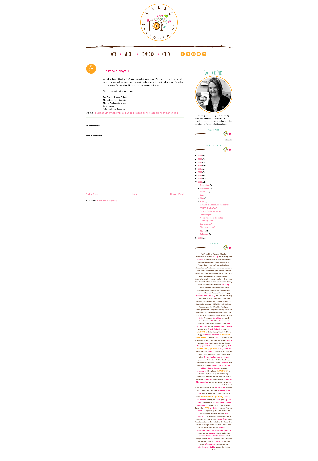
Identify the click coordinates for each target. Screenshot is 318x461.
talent (228, 436)
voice (202, 444)
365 (215, 321)
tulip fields (228, 439)
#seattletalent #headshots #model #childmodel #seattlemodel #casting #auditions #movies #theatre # (213, 290)
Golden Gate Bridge (223, 360)
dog (206, 343)
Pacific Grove (207, 393)
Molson (228, 376)
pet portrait (201, 400)
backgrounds (219, 326)
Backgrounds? (206, 224)
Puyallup (209, 411)
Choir (230, 337)
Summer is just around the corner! (214, 205)
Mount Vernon (223, 382)
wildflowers (203, 447)
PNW (206, 408)
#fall (230, 257)
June (202, 195)
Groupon (224, 363)
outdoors (214, 390)
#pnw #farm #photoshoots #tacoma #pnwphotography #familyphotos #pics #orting (213, 276)
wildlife (212, 447)
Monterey (208, 379)
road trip (214, 414)
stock (228, 427)
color (206, 340)
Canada (218, 337)
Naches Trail (220, 385)
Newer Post (177, 194)
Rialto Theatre (205, 414)
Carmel (224, 337)
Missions (209, 376)
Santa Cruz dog (218, 422)
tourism (204, 439)
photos (211, 405)
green (218, 363)
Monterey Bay (218, 379)
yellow (214, 450)
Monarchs (199, 379)
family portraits (224, 349)
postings (222, 408)
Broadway (226, 329)
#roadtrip (225, 284)
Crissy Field (213, 340)
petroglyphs (211, 400)
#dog (215, 257)
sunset (219, 433)
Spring (222, 427)
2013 (200, 175)
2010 (200, 238)
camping (211, 337)
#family (200, 259)
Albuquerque (209, 324)
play (201, 408)
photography (202, 405)
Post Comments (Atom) (107, 200)
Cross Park (222, 340)
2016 (200, 165)
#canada (216, 254)
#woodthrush (203, 321)
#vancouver (208, 318)
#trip (201, 318)
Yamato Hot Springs (223, 447)
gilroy (201, 357)
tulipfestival (202, 441)
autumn (210, 326)
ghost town (226, 354)
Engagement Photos (206, 346)
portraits (214, 408)
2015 (200, 169)
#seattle (201, 287)
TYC (213, 441)
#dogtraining (223, 257)
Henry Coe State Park (221, 365)
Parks (198, 397)
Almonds (218, 324)
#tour (218, 315)
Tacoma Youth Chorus (215, 436)
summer (212, 433)
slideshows (208, 427)
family (200, 349)
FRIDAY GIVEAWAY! (208, 208)
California (202, 332)
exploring (224, 346)
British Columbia (215, 329)
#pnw (203, 271)
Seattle (200, 427)
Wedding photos (222, 444)
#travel (223, 315)
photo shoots (207, 402)
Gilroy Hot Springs (212, 357)
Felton (198, 351)
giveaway (225, 357)
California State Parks (109, 113)
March (203, 231)
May (202, 198)
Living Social (211, 371)
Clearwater (199, 340)
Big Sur (200, 329)
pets (218, 400)
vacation (219, 441)
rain (220, 411)
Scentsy (218, 425)
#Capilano (223, 254)
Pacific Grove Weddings (221, 393)
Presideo (229, 408)
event (218, 346)
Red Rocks (226, 411)
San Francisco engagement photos (218, 416)
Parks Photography (137, 113)
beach (229, 326)
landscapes (201, 371)
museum (205, 385)
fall (229, 346)
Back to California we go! (210, 211)
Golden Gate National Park (205, 363)
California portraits (211, 335)
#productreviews (222, 279)
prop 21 (201, 411)
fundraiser (212, 354)
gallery (219, 354)
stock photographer (164, 113)
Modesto (222, 376)
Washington (210, 444)
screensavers (227, 425)
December (204, 185)
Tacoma (201, 436)
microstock (201, 376)
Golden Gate (211, 360)
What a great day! (207, 227)
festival (204, 351)
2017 (200, 162)
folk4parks (218, 351)
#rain (230, 279)
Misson (215, 376)
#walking (217, 318)
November (204, 188)
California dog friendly (215, 332)
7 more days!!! (206, 215)
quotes (215, 411)
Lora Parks (222, 371)
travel (210, 439)
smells (215, 427)
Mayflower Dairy (210, 374)
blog (205, 329)
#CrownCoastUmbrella (204, 257)
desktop (201, 343)
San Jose (199, 419)
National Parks (208, 388)
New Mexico (220, 388)
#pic (198, 271)
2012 (200, 179)
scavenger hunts (208, 425)
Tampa (198, 439)
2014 (200, 172)
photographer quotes (222, 402)
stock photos (203, 433)
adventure (222, 321)
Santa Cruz (222, 419)
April (202, 201)
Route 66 (221, 414)
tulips (209, 441)
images (217, 368)
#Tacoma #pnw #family (205, 296)
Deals (229, 340)
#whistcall (225, 318)
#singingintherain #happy (221, 293)
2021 (200, 156)
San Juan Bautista (210, 419)
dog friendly (213, 343)
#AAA (203, 254)
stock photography (223, 430)
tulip (222, 439)
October (203, 192)
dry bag (221, 343)
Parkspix (228, 397)
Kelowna (224, 368)
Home (134, 194)
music (213, 385)
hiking (203, 368)
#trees (229, 315)
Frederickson (202, 354)
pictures (217, 405)
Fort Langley (227, 351)
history (210, 368)
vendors (227, 441)
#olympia (228, 268)
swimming (226, 433)
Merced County (222, 374)
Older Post (92, 194)
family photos (210, 349)
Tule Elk (217, 439)
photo (223, 400)
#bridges (209, 254)
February (204, 234)
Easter (227, 343)
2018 (200, 159)
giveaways (202, 360)
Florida (211, 351)
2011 (200, 182)
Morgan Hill (213, 382)
